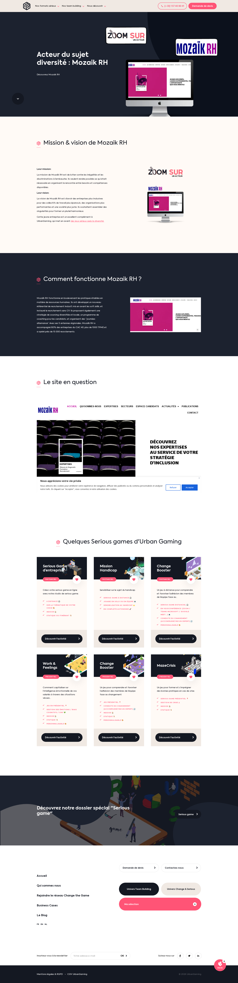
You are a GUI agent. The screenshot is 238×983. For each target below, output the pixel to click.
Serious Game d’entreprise (55, 568)
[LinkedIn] (198, 956)
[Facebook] (180, 956)
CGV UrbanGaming (77, 974)
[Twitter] (189, 956)
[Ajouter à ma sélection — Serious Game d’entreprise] (77, 579)
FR (38, 924)
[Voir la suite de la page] (18, 99)
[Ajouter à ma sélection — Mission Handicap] (134, 579)
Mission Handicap (108, 568)
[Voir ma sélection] (220, 965)
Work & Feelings (50, 665)
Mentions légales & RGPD (50, 974)
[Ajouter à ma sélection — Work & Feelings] (77, 677)
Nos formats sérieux (45, 6)
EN (42, 924)
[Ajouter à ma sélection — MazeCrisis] (191, 677)
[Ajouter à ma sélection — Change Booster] (191, 579)
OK (122, 955)
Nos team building (71, 6)
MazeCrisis (166, 665)
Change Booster (164, 568)
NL (46, 924)
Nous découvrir (95, 6)
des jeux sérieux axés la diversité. (87, 221)
